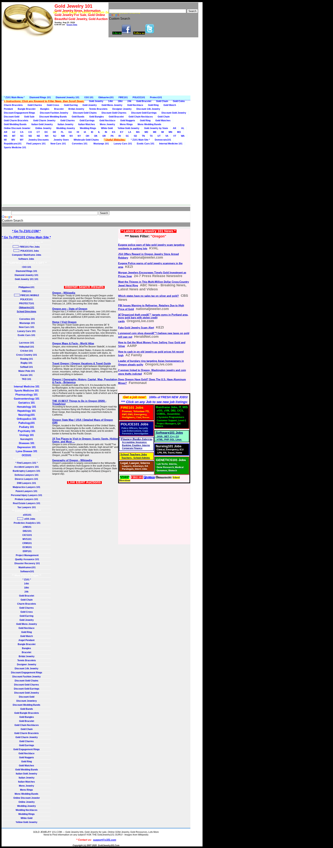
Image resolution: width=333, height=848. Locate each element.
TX (151, 136)
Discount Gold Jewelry (173, 112)
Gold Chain (162, 101)
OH (87, 136)
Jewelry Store (61, 139)
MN (170, 132)
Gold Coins (179, 101)
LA (129, 132)
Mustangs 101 (100, 143)
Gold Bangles (96, 116)
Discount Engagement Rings (19, 112)
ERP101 (27, 551)
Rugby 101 (26, 363)
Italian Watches (86, 124)
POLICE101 (139, 97)
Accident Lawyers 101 (26, 467)
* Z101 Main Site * (140, 139)
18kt (120, 101)
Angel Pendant (26, 640)
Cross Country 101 (26, 355)
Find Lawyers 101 (36, 143)
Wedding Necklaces (26, 810)
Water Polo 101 (26, 371)
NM (63, 136)
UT (159, 136)
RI (120, 136)
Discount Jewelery (26, 701)
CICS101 (26, 535)
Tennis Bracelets (98, 109)
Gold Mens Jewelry (112, 105)
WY (22, 139)
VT (174, 136)
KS (113, 132)
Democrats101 (163, 139)
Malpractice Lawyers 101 (26, 487)
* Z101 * (26, 579)
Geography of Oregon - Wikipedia (72, 460)
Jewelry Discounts (38, 139)
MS (5, 136)
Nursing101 (26, 439)
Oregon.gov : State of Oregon (69, 308)
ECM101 (26, 547)
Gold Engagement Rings (26, 749)
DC (46, 132)
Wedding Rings (88, 128)
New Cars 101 (58, 143)
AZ (13, 132)
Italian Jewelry (65, 124)
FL (62, 132)
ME (154, 132)
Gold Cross (53, 105)
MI (162, 132)
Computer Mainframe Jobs (26, 255)
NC (22, 136)
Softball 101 (26, 367)
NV (71, 136)
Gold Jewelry (96, 101)
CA (22, 132)
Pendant (8, 109)
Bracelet (59, 109)
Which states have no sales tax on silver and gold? (148, 295)
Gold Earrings (87, 120)
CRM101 (26, 543)
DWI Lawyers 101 (26, 483)
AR (5, 132)
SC (127, 136)
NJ (54, 136)
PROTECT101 (26, 303)
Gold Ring (153, 105)
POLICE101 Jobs (29, 251)
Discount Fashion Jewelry (54, 112)
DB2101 (27, 531)
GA (70, 132)
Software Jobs (26, 259)
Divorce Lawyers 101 (26, 479)
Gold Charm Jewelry (44, 120)
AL (182, 128)
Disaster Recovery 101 (26, 563)
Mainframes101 (26, 567)
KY (121, 132)
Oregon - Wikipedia (63, 292)
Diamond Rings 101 (40, 97)
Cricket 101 (26, 350)
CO (30, 132)
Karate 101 (26, 375)
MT (13, 136)
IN (106, 132)
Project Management (27, 555)
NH (46, 136)
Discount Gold (11, 116)
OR (104, 136)
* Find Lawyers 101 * (26, 463)
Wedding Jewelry (65, 128)
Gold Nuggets (127, 120)
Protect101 (156, 97)
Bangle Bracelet (26, 109)
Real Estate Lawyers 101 (26, 503)
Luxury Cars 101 (123, 143)
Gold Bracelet (143, 101)
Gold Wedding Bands (15, 124)
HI (78, 132)
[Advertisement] (102, 67)
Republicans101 (13, 143)
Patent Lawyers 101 (26, 491)
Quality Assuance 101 (26, 559)
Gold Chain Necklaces (141, 116)
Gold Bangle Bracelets (26, 713)
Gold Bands (78, 116)
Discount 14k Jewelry (148, 109)
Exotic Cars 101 (145, 143)
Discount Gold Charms (114, 112)
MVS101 (26, 539)
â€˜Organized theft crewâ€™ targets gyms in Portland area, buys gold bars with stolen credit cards (153, 318)
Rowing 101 (26, 359)
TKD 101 (26, 379)
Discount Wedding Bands (53, 116)
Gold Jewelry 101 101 (26, 279)
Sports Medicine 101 (15, 147)
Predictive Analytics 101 (26, 523)
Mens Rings (126, 124)
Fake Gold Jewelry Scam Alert (136, 327)
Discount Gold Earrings (144, 112)
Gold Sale (29, 116)
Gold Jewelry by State (156, 128)
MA (138, 132)
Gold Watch (169, 105)
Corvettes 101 (79, 143)
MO (179, 132)
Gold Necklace (135, 105)
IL (99, 132)
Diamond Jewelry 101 (67, 97)
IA (85, 132)
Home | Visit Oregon (64, 322)
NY (79, 136)
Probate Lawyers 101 (26, 499)
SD (135, 136)
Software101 (26, 571)
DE (54, 132)
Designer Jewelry (122, 109)
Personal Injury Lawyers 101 (26, 495)
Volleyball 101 (26, 346)
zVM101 (26, 527)
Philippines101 (26, 287)
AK (174, 128)
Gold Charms (35, 105)
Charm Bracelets (13, 105)
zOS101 (26, 515)
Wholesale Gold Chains (86, 139)
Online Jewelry (43, 128)
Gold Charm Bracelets (16, 120)
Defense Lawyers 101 (27, 475)
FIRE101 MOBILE (29, 295)
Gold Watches (163, 120)
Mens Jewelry (107, 124)
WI (5, 139)
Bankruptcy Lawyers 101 (26, 471)
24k (129, 101)
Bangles (44, 109)
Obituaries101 (106, 97)
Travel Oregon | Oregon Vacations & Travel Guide (81, 363)
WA (183, 136)
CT (38, 132)
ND (30, 136)
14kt (110, 101)
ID (92, 132)
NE (38, 136)
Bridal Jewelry (76, 109)
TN (143, 136)
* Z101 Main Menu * (14, 97)
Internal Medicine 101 (170, 143)
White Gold (107, 128)
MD (146, 132)
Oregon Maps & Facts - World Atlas (73, 343)
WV (13, 139)
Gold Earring (71, 105)
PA (112, 136)
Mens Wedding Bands (149, 124)
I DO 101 (88, 97)
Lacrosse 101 (26, 342)
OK (96, 136)
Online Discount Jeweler (17, 128)
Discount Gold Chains (85, 112)
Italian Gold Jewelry (42, 124)
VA (166, 136)
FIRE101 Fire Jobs (29, 247)
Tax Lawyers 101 (26, 507)
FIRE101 (123, 97)
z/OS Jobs (29, 519)
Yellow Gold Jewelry (128, 128)
